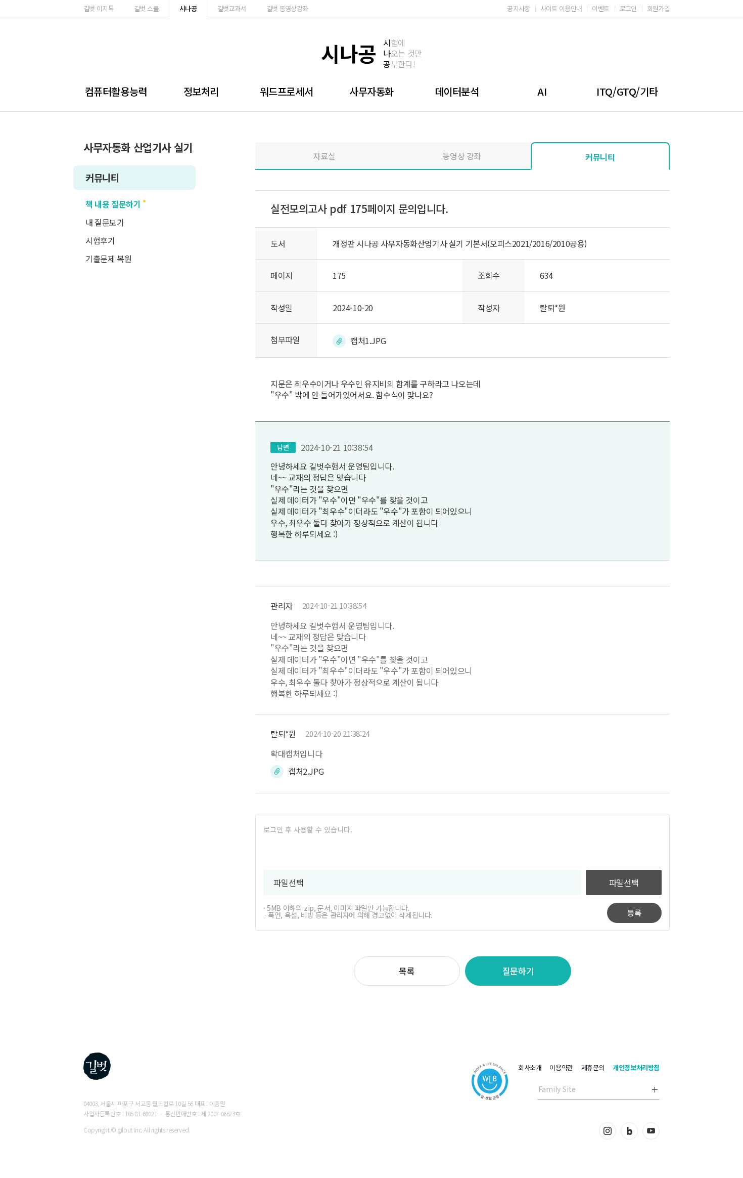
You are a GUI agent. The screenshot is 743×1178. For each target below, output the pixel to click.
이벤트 (600, 8)
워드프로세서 (286, 91)
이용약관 (561, 1067)
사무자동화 (371, 91)
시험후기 (100, 240)
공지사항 (518, 8)
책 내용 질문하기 (113, 204)
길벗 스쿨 (146, 8)
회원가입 (658, 8)
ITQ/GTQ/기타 (627, 91)
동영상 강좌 (461, 156)
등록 (634, 912)
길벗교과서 (231, 8)
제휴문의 (593, 1067)
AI (541, 91)
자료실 (324, 156)
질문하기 (518, 970)
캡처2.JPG (305, 771)
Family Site (557, 1089)
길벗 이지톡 (98, 8)
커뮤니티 (102, 177)
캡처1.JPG (368, 340)
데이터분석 (457, 91)
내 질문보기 (104, 222)
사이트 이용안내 (561, 8)
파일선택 (623, 882)
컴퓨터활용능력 (116, 91)
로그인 (628, 8)
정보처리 (201, 91)
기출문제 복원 (108, 259)
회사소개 (529, 1067)
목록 (406, 970)
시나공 (188, 8)
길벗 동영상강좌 (287, 8)
